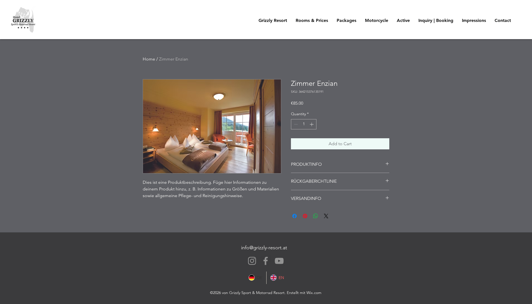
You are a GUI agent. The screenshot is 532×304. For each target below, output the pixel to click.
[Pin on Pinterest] (305, 216)
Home (149, 59)
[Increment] (312, 124)
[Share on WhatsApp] (315, 216)
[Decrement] (295, 124)
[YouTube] (279, 260)
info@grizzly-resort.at (264, 248)
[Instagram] (252, 260)
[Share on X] (326, 216)
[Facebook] (265, 260)
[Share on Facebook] (294, 216)
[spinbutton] (304, 124)
